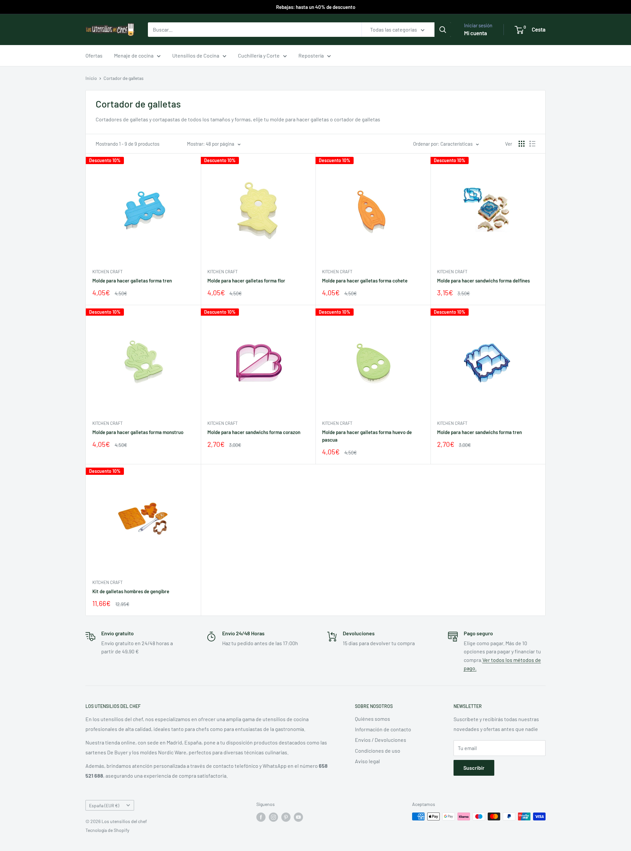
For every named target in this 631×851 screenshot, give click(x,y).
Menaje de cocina (133, 55)
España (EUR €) (104, 805)
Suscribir (473, 768)
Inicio (91, 78)
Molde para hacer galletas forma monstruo (137, 432)
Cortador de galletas (124, 78)
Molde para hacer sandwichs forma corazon (253, 432)
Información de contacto (383, 729)
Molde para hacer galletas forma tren (132, 280)
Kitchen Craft (107, 271)
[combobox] (255, 29)
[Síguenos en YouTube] (298, 817)
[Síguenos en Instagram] (273, 817)
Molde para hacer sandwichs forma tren (479, 432)
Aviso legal (367, 761)
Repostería (311, 55)
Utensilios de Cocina (195, 55)
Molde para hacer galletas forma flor (246, 280)
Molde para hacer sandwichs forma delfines (483, 280)
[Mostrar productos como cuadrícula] (522, 144)
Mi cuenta (475, 33)
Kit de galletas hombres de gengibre (130, 591)
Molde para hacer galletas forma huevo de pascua (367, 436)
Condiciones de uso (377, 750)
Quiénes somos (372, 719)
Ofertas (94, 55)
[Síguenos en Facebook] (261, 817)
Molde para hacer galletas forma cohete (365, 280)
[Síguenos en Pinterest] (286, 817)
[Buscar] (442, 29)
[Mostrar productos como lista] (532, 144)
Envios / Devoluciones (380, 740)
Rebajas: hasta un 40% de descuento (315, 7)
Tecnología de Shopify (107, 830)
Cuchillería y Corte (259, 55)
